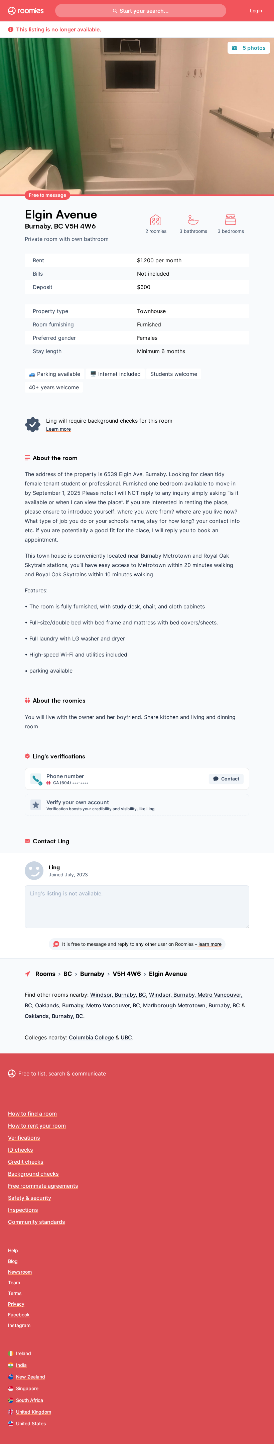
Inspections (23, 1209)
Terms (15, 1293)
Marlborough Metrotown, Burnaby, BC (191, 1005)
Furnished (149, 324)
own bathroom (90, 239)
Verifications (24, 1137)
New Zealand (30, 1377)
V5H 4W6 (80, 226)
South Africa (29, 1400)
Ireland (23, 1353)
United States (31, 1423)
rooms (60, 994)
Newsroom (20, 1272)
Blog (13, 1261)
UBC (126, 1037)
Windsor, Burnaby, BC (118, 994)
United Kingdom (33, 1412)
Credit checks (25, 1161)
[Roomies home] (25, 11)
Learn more (58, 429)
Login (256, 10)
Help (13, 1250)
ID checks (20, 1149)
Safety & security (29, 1197)
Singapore (27, 1388)
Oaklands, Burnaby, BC (54, 1016)
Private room (42, 239)
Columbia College (91, 1037)
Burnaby (37, 226)
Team (14, 1282)
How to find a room (32, 1113)
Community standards (36, 1221)
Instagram (19, 1325)
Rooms (45, 973)
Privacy (16, 1304)
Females (147, 337)
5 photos (254, 47)
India (21, 1365)
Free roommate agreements (43, 1185)
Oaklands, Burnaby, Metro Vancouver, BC (87, 1005)
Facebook (19, 1314)
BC (59, 226)
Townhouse (151, 311)
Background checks (33, 1173)
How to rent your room (37, 1125)
